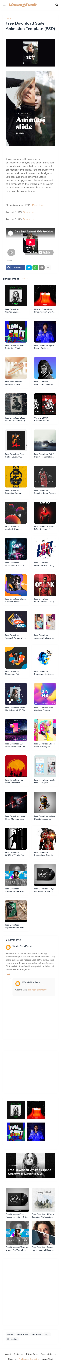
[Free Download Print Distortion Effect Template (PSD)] (16, 332)
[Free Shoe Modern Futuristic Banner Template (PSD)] (16, 368)
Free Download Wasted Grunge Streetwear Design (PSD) (13, 311)
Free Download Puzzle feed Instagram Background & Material (44, 781)
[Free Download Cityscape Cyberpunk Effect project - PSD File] (16, 549)
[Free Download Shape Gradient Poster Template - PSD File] (16, 585)
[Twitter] (29, 267)
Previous (8, 1045)
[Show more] (48, 267)
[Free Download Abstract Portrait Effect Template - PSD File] (16, 621)
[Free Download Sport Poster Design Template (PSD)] (45, 332)
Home (8, 18)
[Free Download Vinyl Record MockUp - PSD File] (45, 875)
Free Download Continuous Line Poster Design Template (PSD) (45, 383)
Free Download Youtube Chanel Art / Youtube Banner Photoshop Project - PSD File (14, 890)
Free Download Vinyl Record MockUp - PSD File (44, 890)
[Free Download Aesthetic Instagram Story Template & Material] (45, 621)
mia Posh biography (37, 989)
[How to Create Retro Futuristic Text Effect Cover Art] (45, 295)
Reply (8, 974)
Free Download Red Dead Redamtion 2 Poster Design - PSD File (14, 781)
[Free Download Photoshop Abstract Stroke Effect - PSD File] (45, 658)
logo (47, 1334)
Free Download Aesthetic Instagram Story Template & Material (43, 636)
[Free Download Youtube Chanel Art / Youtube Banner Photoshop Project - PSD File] (16, 875)
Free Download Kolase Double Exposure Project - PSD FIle (44, 818)
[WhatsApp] (35, 267)
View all (24, 278)
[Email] (42, 267)
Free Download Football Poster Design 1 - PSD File (44, 600)
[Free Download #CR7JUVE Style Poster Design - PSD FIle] (16, 839)
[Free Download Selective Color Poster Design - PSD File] (45, 476)
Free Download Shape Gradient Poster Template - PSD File (15, 600)
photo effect (22, 1334)
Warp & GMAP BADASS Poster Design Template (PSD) (45, 419)
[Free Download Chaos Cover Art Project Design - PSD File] (45, 730)
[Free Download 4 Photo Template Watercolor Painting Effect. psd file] (43, 1200)
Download (38, 205)
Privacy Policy (32, 1354)
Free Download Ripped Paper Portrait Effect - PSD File (42, 1248)
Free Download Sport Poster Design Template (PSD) (44, 347)
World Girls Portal (22, 946)
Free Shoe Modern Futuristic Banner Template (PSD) (13, 383)
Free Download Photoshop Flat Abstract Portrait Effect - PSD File (15, 673)
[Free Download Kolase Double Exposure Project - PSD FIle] (45, 802)
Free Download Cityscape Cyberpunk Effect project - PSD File (14, 564)
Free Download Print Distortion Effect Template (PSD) (14, 347)
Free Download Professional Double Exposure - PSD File (43, 854)
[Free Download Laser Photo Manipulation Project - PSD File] (16, 802)
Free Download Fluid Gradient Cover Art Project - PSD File (43, 709)
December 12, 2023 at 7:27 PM (34, 985)
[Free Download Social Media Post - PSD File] (16, 694)
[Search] (57, 5)
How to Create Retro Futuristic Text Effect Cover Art (43, 311)
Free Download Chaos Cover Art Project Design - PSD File (44, 745)
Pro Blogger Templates (29, 1359)
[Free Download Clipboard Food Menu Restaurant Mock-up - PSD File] (16, 911)
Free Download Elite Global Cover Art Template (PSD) (14, 455)
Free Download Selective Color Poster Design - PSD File (44, 492)
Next (54, 1045)
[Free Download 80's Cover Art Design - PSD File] (16, 730)
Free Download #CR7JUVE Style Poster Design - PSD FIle (15, 854)
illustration (12, 1339)
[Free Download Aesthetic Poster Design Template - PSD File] (16, 513)
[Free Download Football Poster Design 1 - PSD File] (45, 585)
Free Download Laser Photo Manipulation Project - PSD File (15, 818)
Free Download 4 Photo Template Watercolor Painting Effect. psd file (43, 1215)
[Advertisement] (27, 1071)
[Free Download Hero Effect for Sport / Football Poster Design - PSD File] (45, 513)
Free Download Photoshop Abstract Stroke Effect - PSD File (43, 673)
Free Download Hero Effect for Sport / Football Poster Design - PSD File (44, 528)
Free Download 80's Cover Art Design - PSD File (16, 745)
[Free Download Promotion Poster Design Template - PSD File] (16, 476)
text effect (36, 1334)
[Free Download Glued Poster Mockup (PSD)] (16, 404)
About (8, 1354)
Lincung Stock (47, 1359)
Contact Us (18, 1354)
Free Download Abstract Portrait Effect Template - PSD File (15, 636)
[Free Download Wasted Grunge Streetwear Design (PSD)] (16, 295)
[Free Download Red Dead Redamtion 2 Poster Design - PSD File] (16, 766)
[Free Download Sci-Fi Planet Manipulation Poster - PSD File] (45, 440)
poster (16, 18)
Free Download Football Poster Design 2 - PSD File (44, 564)
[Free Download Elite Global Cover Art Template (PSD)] (16, 440)
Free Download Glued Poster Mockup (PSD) (15, 419)
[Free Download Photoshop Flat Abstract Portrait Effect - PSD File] (16, 658)
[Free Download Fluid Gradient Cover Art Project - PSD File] (45, 694)
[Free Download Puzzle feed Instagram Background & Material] (45, 766)
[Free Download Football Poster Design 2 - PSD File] (45, 549)
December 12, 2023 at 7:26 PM (24, 949)
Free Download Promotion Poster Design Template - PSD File (16, 492)
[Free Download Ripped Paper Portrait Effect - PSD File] (43, 1233)
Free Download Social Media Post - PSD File (15, 709)
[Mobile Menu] (4, 5)
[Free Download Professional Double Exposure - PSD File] (45, 839)
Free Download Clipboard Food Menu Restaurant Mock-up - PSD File (15, 926)
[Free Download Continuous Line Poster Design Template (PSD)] (45, 368)
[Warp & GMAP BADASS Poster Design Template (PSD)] (45, 404)
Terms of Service (48, 1354)
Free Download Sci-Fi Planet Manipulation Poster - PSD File (44, 455)
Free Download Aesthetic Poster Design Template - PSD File (16, 528)
